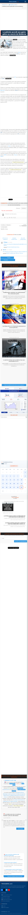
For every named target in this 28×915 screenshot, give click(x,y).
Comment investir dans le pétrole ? (10, 862)
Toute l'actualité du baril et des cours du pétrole (14, 385)
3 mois (11, 412)
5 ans (24, 412)
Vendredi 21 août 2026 (10, 780)
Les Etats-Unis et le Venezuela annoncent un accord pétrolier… (14, 327)
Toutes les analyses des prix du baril (15, 876)
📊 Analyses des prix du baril (7, 899)
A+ (22, 7)
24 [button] (2, 487)
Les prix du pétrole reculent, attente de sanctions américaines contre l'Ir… (15, 523)
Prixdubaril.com (5, 4)
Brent (19, 52)
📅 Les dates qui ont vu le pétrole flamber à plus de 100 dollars (12, 815)
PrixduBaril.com (4, 911)
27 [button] (14, 487)
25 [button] (6, 487)
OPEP (5, 154)
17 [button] (2, 483)
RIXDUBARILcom (6, 883)
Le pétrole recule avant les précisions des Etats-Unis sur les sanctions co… (14, 517)
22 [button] (21, 483)
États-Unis (2, 90)
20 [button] (14, 483)
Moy (22, 409)
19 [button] (10, 483)
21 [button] (17, 483)
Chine (9, 146)
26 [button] (10, 487)
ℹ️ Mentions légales (5, 907)
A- (25, 7)
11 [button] (6, 479)
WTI (15, 77)
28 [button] (17, 487)
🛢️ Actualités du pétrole (13, 4)
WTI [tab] (20, 388)
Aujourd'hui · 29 (14, 465)
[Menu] (25, 1)
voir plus (5, 247)
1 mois (4, 412)
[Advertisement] (14, 20)
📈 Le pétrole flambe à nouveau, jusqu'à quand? (13, 869)
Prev (3, 291)
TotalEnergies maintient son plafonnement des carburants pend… (14, 293)
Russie (15, 154)
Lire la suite (20, 828)
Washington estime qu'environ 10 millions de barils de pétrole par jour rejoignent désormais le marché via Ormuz (14, 795)
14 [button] (17, 479)
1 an (17, 412)
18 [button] (6, 483)
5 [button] (10, 476)
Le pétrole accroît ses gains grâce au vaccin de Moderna (14, 33)
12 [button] (10, 479)
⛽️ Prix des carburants (6, 901)
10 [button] (2, 479)
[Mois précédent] (5, 466)
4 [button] (6, 476)
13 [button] (14, 479)
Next (25, 291)
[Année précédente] (2, 466)
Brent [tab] (7, 388)
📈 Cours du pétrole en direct (7, 894)
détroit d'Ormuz (20, 792)
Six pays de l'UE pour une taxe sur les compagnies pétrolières (7, 507)
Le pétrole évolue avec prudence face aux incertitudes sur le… (14, 360)
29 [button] (21, 487)
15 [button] (21, 479)
